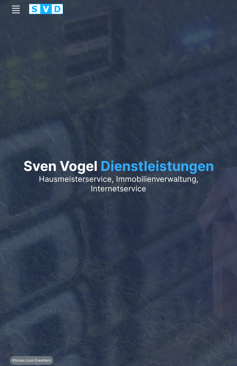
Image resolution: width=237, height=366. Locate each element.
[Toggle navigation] (15, 9)
